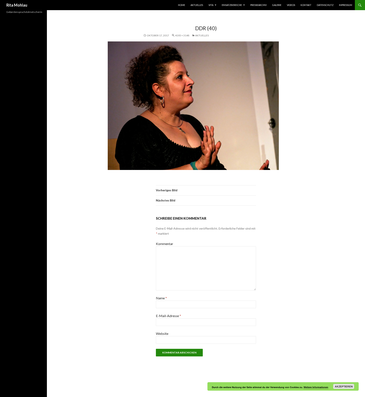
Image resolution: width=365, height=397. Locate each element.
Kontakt (306, 5)
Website (162, 333)
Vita (210, 5)
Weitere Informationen (316, 387)
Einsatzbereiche (232, 5)
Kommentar (164, 244)
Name (161, 298)
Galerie (276, 5)
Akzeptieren (344, 386)
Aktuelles (197, 5)
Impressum (345, 5)
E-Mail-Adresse (168, 316)
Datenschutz (325, 5)
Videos (291, 5)
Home (181, 5)
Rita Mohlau (16, 5)
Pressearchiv (258, 5)
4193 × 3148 (182, 35)
